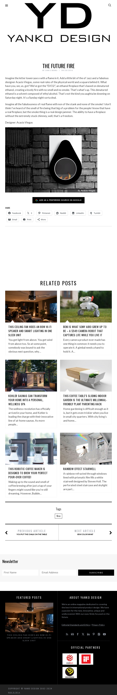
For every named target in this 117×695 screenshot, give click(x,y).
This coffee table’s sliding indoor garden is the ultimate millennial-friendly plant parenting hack (85, 400)
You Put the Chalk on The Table (32, 532)
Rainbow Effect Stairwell (79, 469)
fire (58, 516)
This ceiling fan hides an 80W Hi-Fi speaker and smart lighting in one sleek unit (30, 331)
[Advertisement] (58, 52)
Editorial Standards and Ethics (76, 625)
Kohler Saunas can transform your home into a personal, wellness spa (27, 400)
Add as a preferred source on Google (60, 200)
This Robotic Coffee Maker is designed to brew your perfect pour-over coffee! (28, 473)
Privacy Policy (98, 625)
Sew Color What (85, 532)
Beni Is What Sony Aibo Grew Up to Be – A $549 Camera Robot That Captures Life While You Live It (85, 331)
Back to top (13, 692)
